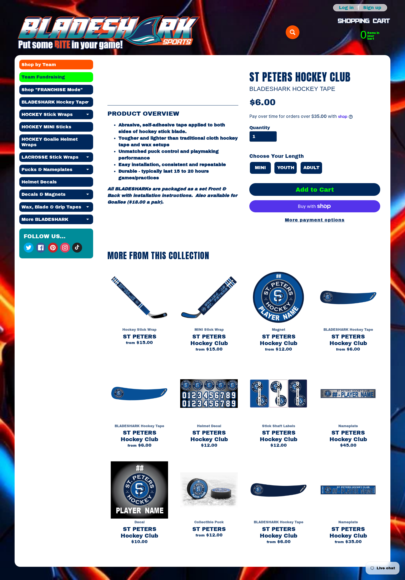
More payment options (315, 220)
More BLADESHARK (57, 220)
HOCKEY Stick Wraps (57, 115)
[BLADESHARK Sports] (109, 32)
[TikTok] (77, 248)
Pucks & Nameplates (57, 170)
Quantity (259, 127)
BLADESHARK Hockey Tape (57, 103)
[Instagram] (65, 248)
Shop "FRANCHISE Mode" (52, 89)
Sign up (372, 8)
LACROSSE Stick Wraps (57, 158)
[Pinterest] (53, 248)
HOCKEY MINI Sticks (46, 126)
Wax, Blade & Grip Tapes (57, 208)
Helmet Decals (39, 182)
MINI (260, 167)
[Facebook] (41, 248)
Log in (346, 8)
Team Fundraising (43, 77)
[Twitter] (29, 248)
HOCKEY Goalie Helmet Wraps (49, 142)
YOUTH (285, 167)
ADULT (311, 167)
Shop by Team (38, 64)
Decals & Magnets (57, 195)
